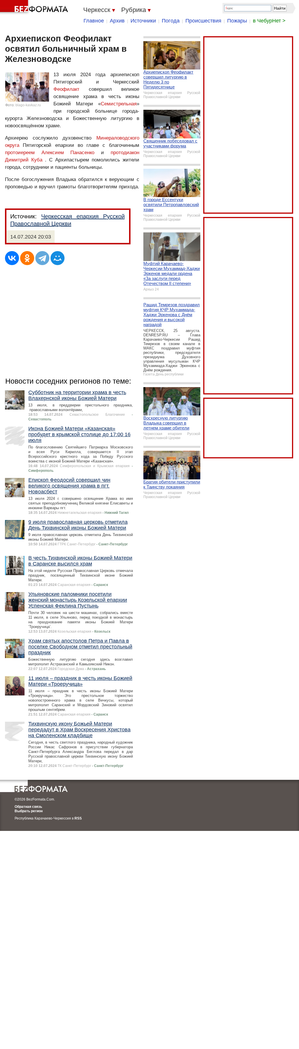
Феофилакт (66, 89)
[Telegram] (42, 258)
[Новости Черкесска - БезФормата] (35, 7)
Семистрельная (119, 104)
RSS (78, 818)
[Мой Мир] (58, 258)
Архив (117, 21)
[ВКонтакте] (12, 258)
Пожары (237, 21)
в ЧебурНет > (269, 21)
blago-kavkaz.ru (28, 105)
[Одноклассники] (27, 258)
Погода (171, 21)
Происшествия (203, 21)
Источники (143, 21)
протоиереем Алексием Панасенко (49, 152)
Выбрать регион (29, 811)
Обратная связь (28, 807)
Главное (94, 21)
